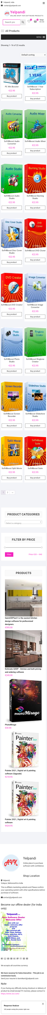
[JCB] (27, 957)
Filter (9, 554)
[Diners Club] (14, 957)
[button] (39, 37)
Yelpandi (17, 12)
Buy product (12, 96)
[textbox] (23, 523)
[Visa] (8, 957)
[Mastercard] (5, 957)
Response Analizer (11, 1006)
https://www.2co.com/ (10, 994)
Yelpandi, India (8, 2)
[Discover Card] (18, 957)
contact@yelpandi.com (12, 6)
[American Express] (2, 957)
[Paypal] (11, 957)
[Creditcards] (21, 957)
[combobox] (23, 522)
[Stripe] (24, 957)
